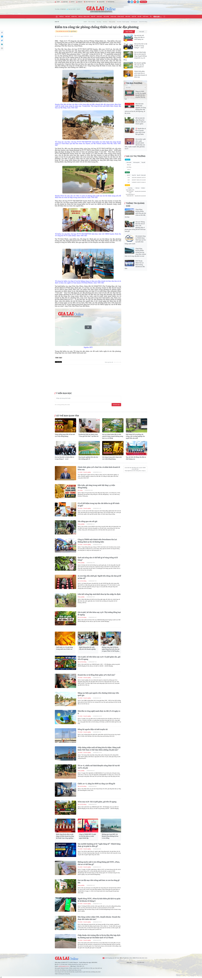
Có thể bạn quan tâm (67, 415)
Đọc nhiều (129, 31)
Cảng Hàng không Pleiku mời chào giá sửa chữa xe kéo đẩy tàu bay (135, 213)
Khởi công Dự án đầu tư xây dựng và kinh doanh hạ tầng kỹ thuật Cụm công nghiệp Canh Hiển (65, 836)
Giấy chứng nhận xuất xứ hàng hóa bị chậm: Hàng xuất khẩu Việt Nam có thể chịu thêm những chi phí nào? (99, 748)
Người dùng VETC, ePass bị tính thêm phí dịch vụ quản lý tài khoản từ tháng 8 (99, 900)
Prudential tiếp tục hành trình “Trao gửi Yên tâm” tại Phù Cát (88, 435)
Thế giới (67, 16)
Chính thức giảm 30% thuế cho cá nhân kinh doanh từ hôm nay (140, 74)
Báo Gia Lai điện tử (101, 9)
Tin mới (141, 31)
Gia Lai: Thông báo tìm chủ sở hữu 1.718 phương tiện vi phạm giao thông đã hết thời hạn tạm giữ (135, 226)
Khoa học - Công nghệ (117, 16)
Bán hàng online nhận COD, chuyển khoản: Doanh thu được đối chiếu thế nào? (99, 918)
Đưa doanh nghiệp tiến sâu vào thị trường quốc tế (140, 65)
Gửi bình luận (116, 404)
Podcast (80, 1)
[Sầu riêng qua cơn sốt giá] (65, 527)
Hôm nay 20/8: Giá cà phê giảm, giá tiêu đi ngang (97, 802)
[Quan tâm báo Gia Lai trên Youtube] (135, 2)
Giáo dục (99, 16)
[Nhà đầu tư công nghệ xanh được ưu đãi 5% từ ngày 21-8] (65, 717)
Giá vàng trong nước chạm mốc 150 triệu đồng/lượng (112, 458)
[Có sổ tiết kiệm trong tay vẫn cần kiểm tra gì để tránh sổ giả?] (65, 509)
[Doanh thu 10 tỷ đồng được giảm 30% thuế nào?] (65, 681)
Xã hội (139, 16)
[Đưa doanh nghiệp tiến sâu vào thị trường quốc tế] (128, 65)
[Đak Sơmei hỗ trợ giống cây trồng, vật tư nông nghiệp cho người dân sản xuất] (136, 425)
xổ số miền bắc (128, 467)
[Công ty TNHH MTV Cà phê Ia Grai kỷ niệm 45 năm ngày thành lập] (88, 825)
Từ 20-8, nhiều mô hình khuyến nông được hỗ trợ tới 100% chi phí (99, 767)
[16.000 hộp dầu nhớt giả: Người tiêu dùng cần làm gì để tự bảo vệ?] (65, 582)
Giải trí (134, 16)
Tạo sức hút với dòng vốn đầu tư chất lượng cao (139, 37)
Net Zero (105, 21)
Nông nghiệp (112, 21)
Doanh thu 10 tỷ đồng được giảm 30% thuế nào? (96, 675)
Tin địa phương (134, 83)
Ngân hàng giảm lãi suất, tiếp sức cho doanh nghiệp (87, 648)
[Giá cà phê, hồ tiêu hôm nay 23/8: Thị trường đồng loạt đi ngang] (65, 618)
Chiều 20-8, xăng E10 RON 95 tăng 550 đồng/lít (96, 784)
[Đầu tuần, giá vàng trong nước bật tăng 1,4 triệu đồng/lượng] (65, 491)
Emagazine (101, 1)
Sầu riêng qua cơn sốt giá (87, 521)
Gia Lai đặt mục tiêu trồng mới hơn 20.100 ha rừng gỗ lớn (99, 881)
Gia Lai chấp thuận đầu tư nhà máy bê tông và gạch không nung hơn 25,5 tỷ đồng (135, 56)
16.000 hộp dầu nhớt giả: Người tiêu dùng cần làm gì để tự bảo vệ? (99, 577)
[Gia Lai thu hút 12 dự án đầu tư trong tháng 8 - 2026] (128, 46)
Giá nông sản (134, 21)
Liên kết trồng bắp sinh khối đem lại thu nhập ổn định (99, 594)
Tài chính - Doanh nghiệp (123, 21)
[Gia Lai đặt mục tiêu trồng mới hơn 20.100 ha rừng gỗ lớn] (65, 886)
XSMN (144, 467)
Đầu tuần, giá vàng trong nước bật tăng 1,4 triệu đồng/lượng (96, 486)
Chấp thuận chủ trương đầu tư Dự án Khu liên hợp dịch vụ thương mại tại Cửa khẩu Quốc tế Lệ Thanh (99, 936)
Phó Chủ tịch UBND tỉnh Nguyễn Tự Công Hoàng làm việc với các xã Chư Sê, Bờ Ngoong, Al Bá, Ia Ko (135, 108)
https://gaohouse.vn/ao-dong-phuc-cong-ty (135, 470)
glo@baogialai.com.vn (63, 966)
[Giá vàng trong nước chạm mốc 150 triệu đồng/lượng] (112, 448)
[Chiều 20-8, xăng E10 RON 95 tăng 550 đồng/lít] (65, 789)
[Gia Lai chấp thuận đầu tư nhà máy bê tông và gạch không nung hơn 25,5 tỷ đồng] (128, 54)
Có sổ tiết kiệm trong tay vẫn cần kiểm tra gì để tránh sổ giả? (98, 504)
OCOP (85, 21)
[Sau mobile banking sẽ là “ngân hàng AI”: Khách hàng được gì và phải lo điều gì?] (65, 850)
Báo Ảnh (65, 1)
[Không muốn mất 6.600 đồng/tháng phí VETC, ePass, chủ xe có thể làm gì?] (65, 868)
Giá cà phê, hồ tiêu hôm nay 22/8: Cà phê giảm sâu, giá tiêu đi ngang (99, 658)
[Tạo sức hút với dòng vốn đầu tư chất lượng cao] (128, 38)
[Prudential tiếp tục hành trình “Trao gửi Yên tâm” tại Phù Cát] (89, 425)
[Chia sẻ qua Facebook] (2, 33)
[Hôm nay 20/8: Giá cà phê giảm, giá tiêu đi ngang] (65, 808)
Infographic (111, 1)
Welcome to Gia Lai (90, 1)
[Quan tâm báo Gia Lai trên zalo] (132, 2)
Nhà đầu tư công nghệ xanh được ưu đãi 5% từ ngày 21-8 (99, 712)
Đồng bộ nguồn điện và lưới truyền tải (93, 729)
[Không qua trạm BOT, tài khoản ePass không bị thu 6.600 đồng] (111, 825)
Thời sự (61, 16)
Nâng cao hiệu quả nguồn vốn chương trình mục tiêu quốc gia (98, 694)
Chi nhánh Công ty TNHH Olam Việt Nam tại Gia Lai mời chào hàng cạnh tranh (135, 239)
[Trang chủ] (56, 16)
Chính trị (74, 16)
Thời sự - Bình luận (83, 16)
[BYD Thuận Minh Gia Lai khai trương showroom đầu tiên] (129, 263)
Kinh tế (93, 16)
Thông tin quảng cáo (135, 204)
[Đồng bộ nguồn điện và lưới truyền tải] (65, 735)
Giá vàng (99, 21)
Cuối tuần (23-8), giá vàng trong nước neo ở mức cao (64, 648)
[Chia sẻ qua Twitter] (2, 40)
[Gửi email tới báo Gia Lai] (138, 2)
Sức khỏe (106, 16)
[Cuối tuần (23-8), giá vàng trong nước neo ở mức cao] (65, 638)
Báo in (72, 1)
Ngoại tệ (127, 172)
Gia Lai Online (67, 958)
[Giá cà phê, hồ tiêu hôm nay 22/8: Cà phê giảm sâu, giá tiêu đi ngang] (65, 663)
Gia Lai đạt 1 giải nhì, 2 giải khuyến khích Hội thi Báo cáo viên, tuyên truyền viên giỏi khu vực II (135, 143)
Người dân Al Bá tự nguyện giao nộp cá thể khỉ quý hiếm (140, 131)
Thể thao (145, 16)
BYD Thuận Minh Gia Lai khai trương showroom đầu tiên (135, 264)
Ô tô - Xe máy (91, 21)
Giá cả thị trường (143, 21)
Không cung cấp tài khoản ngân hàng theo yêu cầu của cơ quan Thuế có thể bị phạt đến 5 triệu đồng (110, 649)
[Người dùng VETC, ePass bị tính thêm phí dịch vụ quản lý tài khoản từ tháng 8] (65, 904)
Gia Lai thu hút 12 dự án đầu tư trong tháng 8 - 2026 (140, 45)
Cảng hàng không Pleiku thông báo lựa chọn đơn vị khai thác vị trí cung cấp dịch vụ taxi (135, 252)
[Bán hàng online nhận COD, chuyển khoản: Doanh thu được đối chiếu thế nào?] (65, 923)
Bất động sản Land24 (137, 467)
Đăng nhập (143, 1)
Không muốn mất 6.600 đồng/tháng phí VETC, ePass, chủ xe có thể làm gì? (99, 863)
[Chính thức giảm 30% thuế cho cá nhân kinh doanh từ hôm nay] (128, 73)
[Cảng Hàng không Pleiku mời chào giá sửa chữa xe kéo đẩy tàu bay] (129, 211)
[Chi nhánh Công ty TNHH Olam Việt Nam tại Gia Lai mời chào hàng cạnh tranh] (129, 238)
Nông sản (127, 159)
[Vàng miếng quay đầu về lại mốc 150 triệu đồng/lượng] (65, 425)
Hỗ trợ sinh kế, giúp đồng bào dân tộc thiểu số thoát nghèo (140, 121)
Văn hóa (127, 16)
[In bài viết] (2, 48)
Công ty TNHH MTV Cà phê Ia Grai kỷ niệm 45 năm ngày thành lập (87, 836)
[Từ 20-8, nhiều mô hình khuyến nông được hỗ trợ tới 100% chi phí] (65, 771)
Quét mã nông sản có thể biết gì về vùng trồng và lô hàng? (98, 559)
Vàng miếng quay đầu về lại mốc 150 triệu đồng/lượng (65, 435)
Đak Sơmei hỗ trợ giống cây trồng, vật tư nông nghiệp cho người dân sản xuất (135, 436)
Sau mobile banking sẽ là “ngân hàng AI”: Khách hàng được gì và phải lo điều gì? (99, 845)
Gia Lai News (157, 16)
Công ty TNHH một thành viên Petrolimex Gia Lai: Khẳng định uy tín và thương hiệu (97, 541)
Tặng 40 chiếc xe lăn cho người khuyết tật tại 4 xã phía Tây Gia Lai (135, 95)
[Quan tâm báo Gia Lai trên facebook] (129, 2)
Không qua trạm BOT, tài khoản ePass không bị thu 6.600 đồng (110, 836)
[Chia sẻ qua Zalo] (2, 36)
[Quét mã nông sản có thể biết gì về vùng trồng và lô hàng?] (65, 563)
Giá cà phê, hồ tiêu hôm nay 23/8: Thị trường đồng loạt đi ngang (99, 613)
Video (58, 1)
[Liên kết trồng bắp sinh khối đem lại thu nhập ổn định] (65, 600)
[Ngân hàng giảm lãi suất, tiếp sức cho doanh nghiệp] (88, 638)
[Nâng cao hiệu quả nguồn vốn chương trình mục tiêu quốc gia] (65, 699)
